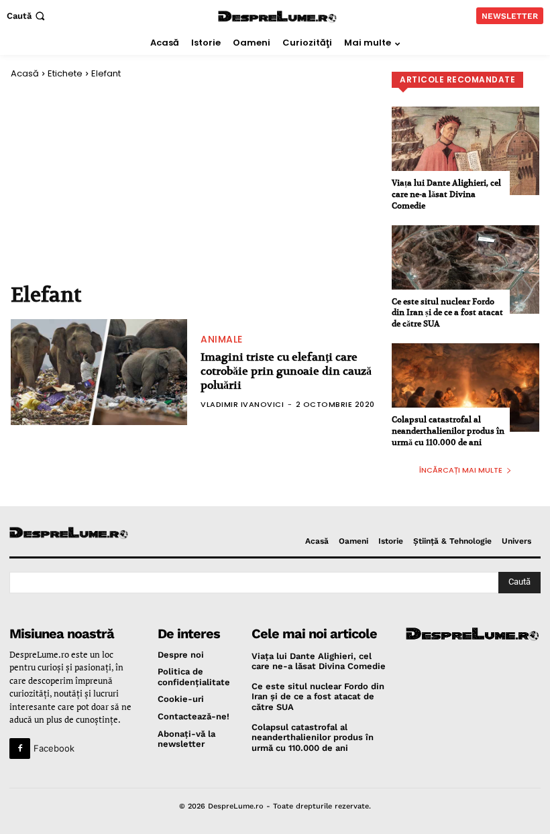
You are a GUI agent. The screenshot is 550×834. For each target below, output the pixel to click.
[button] (27, 16)
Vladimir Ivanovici (242, 404)
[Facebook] (19, 748)
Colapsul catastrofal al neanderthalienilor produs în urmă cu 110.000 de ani (448, 430)
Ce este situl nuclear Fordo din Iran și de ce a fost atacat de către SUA (447, 312)
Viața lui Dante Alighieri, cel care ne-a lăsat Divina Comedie (446, 194)
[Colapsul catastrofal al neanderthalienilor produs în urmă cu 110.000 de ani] (465, 387)
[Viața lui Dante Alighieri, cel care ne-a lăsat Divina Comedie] (465, 151)
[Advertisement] (194, 180)
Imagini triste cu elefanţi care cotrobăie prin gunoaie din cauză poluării (286, 371)
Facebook (54, 748)
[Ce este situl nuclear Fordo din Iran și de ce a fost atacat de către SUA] (465, 269)
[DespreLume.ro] (277, 17)
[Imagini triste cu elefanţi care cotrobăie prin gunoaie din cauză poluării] (99, 372)
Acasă (25, 73)
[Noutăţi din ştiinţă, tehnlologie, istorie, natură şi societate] (71, 533)
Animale (222, 339)
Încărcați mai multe (460, 470)
